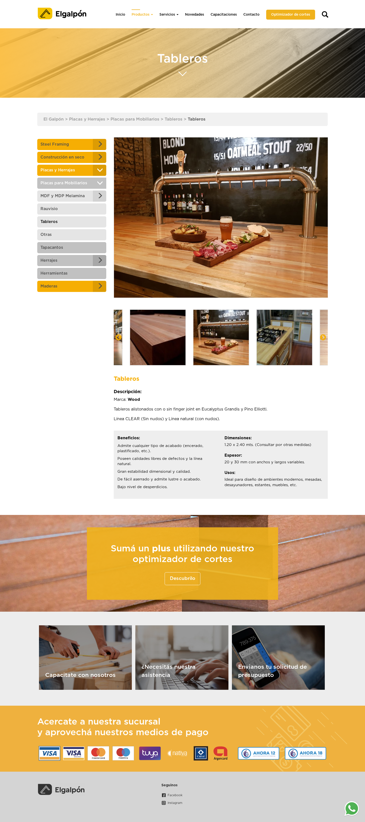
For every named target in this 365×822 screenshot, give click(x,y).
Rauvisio (49, 209)
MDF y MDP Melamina (62, 196)
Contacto (251, 14)
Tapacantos (51, 248)
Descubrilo (182, 578)
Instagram (175, 802)
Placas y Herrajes (57, 170)
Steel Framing (54, 144)
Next (323, 337)
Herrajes (48, 260)
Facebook (175, 795)
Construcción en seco (62, 157)
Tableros (49, 222)
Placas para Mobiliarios (63, 183)
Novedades (194, 14)
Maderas (48, 286)
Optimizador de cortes (290, 14)
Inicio (120, 14)
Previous (118, 337)
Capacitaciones (224, 14)
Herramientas (54, 273)
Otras (46, 235)
